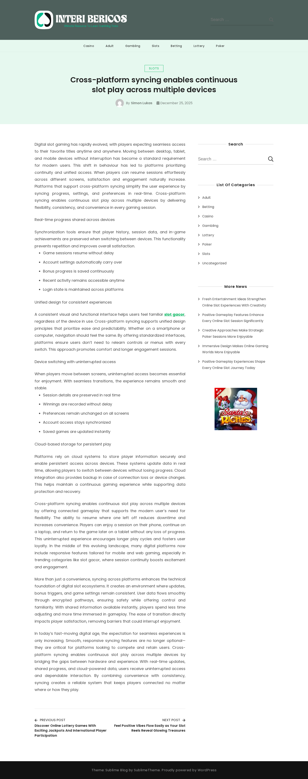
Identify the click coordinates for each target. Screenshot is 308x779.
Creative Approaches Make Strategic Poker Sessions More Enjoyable (233, 333)
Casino (88, 46)
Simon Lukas (141, 103)
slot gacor (174, 314)
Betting (176, 46)
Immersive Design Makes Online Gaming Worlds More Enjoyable (235, 349)
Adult (110, 46)
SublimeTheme (147, 770)
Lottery (199, 46)
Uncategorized (214, 263)
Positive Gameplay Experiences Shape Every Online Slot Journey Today (233, 364)
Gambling (132, 46)
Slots (155, 46)
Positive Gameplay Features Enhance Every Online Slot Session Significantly (233, 317)
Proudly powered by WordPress (189, 770)
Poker (220, 46)
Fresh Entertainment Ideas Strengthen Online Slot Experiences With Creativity (234, 302)
